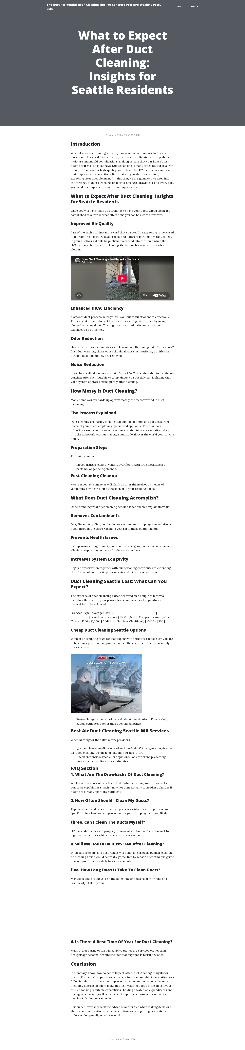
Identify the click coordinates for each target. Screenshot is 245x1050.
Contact (193, 7)
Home (180, 7)
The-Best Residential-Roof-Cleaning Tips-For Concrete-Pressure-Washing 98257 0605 (104, 7)
